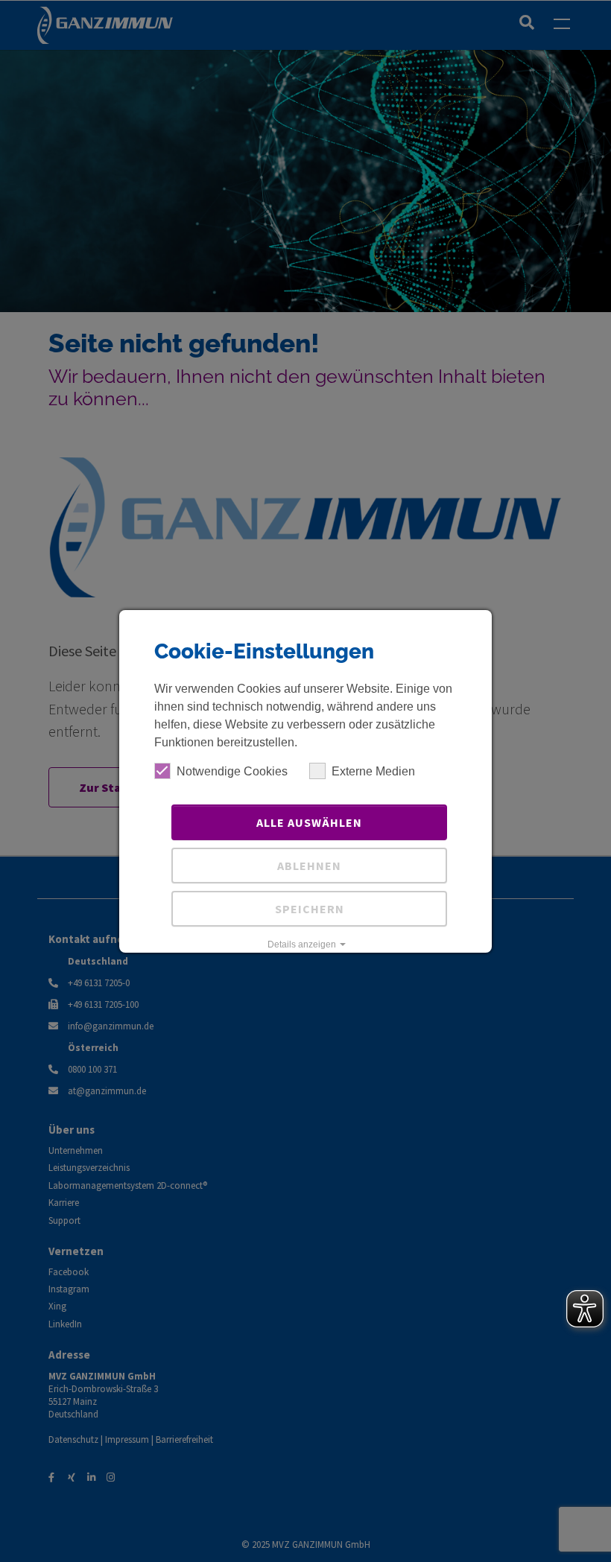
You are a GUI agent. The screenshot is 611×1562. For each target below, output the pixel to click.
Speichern (309, 908)
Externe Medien (373, 771)
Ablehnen (309, 865)
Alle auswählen (309, 822)
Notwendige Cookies (232, 771)
